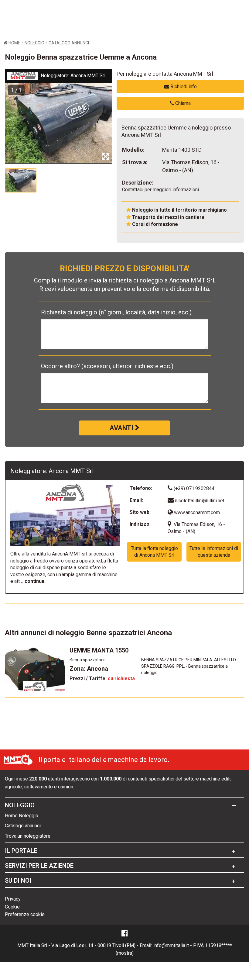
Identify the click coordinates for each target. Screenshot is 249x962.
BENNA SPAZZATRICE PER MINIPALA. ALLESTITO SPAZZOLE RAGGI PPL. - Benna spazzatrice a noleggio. (188, 666)
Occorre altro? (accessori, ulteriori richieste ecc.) (107, 366)
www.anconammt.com (196, 512)
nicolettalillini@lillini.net (199, 500)
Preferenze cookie (25, 914)
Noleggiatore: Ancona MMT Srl (73, 75)
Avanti (122, 428)
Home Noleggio (21, 815)
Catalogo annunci (23, 826)
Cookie (12, 907)
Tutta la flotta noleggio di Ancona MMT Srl (154, 551)
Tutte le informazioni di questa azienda (213, 551)
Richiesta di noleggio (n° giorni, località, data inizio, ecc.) (116, 312)
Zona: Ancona (89, 668)
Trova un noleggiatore (27, 836)
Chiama (182, 103)
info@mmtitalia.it (171, 945)
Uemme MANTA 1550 (99, 650)
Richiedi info (183, 86)
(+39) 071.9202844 (193, 488)
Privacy (13, 899)
